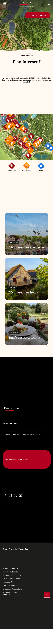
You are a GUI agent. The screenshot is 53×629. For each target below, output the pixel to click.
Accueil (26, 53)
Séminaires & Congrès (12, 575)
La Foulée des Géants (12, 579)
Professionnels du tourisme (10, 593)
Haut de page (47, 595)
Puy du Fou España (10, 572)
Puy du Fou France (10, 568)
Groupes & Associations (12, 589)
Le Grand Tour (9, 582)
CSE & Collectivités (10, 585)
